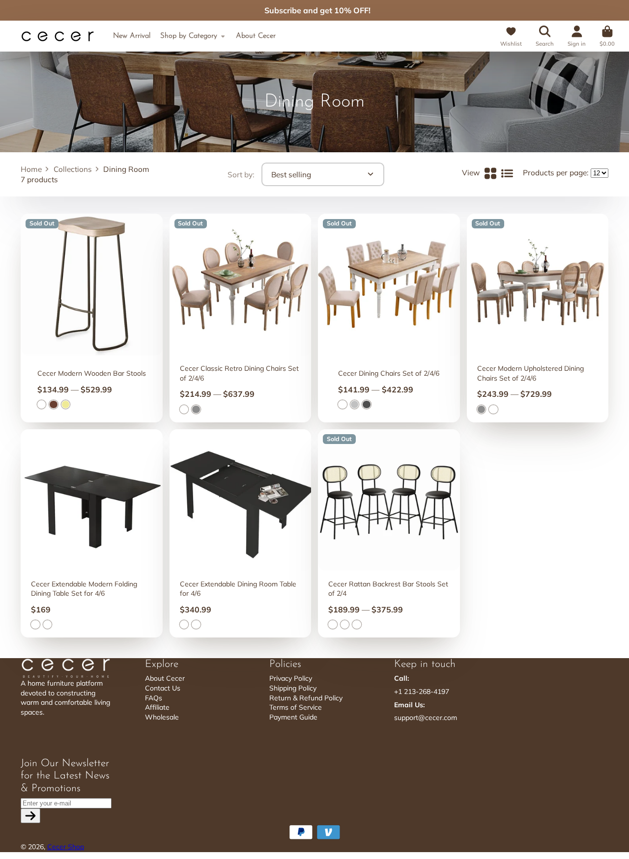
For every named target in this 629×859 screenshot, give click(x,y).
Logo (57, 36)
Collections (73, 169)
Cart (607, 36)
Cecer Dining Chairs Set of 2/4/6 (389, 318)
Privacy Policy (290, 678)
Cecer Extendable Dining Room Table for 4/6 (241, 533)
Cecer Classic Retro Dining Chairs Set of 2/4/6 (241, 318)
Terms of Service (295, 707)
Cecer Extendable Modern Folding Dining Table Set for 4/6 (92, 533)
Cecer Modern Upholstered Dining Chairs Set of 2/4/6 (538, 318)
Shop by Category (188, 36)
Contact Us (162, 688)
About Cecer (256, 36)
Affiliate (157, 707)
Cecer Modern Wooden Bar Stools (92, 318)
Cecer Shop (65, 846)
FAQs (153, 697)
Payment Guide (293, 717)
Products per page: (556, 172)
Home (31, 169)
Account (577, 36)
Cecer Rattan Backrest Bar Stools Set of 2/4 (389, 533)
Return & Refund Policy (306, 697)
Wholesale (162, 717)
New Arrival (131, 36)
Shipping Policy (292, 688)
